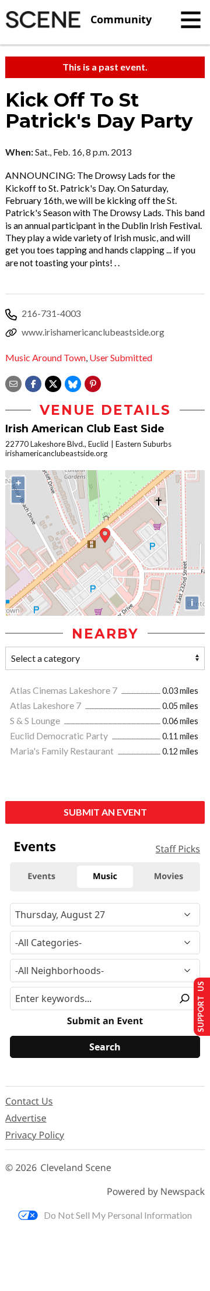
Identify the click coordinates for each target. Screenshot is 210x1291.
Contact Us (28, 1101)
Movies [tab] (168, 876)
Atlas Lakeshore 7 (46, 705)
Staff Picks (178, 848)
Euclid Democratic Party (60, 735)
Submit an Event (105, 811)
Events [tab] (41, 876)
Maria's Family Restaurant (63, 750)
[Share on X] (53, 382)
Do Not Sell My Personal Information (118, 1215)
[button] (93, 382)
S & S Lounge (36, 720)
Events (34, 846)
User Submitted (120, 357)
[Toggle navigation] (190, 19)
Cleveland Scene (75, 1168)
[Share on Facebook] (33, 382)
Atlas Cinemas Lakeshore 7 (64, 690)
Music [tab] (105, 876)
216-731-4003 (51, 313)
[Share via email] (13, 382)
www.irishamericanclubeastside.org (93, 331)
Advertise (25, 1118)
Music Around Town (45, 357)
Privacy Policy (34, 1134)
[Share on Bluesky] (73, 382)
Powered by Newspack (156, 1192)
